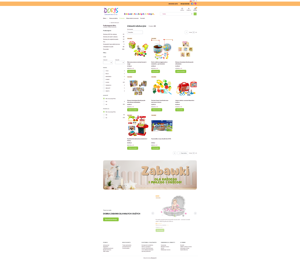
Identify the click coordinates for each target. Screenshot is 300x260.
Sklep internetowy (149, 258)
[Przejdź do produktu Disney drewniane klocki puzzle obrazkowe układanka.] (138, 87)
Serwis (162, 248)
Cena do (117, 59)
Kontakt (182, 245)
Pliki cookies (106, 251)
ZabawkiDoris (106, 22)
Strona (190, 32)
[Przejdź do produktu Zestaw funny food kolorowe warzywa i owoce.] (162, 87)
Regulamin (105, 246)
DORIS (107, 82)
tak (106, 101)
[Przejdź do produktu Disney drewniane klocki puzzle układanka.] (186, 49)
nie (106, 104)
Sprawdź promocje (111, 219)
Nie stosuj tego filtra (111, 98)
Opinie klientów (184, 249)
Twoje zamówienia (126, 245)
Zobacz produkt (181, 71)
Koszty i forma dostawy (147, 248)
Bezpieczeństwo (107, 249)
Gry (113, 41)
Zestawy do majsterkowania (113, 39)
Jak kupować (106, 245)
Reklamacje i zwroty (165, 249)
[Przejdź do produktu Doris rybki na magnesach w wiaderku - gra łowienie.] (162, 49)
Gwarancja (163, 245)
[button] (195, 14)
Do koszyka (132, 71)
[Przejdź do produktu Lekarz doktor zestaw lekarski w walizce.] (186, 87)
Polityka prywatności (108, 248)
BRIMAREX (108, 76)
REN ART (108, 88)
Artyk (107, 70)
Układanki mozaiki (113, 46)
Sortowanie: (130, 29)
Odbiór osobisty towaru (186, 246)
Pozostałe (113, 49)
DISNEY (108, 79)
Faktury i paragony (146, 246)
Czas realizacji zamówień (147, 249)
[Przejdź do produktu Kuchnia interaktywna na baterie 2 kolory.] (138, 125)
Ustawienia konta (126, 246)
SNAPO (108, 91)
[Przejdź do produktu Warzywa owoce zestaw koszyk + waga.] (138, 49)
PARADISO (108, 85)
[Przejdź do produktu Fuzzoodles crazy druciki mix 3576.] (162, 125)
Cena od (105, 59)
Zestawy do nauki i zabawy (113, 36)
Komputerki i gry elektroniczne (113, 44)
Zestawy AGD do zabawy (113, 34)
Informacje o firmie (184, 248)
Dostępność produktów (147, 245)
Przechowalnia (125, 248)
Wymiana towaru (165, 246)
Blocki (107, 73)
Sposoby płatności (146, 251)
